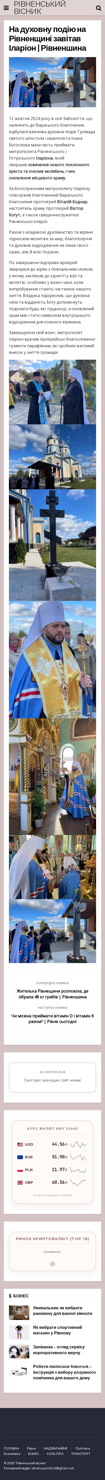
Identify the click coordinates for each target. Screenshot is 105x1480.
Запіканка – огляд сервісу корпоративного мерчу (59, 1350)
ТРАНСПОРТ (80, 1453)
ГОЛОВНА (11, 1448)
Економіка (12, 1453)
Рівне (31, 1448)
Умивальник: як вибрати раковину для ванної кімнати (62, 1311)
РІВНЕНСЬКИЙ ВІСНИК (40, 7)
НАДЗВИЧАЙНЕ (56, 1448)
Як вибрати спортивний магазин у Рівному (57, 1331)
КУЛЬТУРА (55, 1453)
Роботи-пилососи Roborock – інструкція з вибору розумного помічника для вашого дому (64, 1373)
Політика (82, 1448)
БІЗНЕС (33, 1453)
